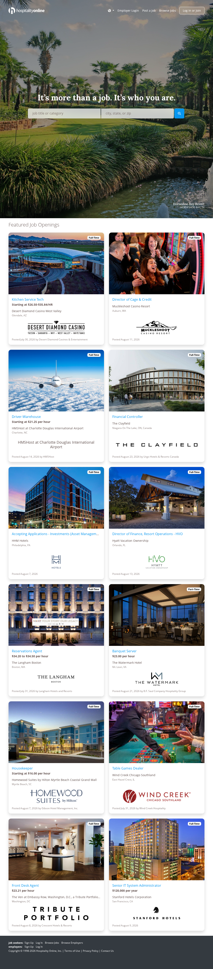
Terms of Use (72, 951)
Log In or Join (192, 10)
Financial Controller (127, 416)
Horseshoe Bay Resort (188, 204)
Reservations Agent (27, 651)
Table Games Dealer (128, 768)
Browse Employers (72, 942)
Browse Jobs (167, 10)
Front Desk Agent (25, 885)
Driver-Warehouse (26, 416)
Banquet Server (124, 651)
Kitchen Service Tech (28, 299)
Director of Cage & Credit (132, 299)
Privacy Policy (90, 951)
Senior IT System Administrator (136, 885)
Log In (39, 942)
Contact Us (107, 951)
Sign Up (29, 942)
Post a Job (149, 10)
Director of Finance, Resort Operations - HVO (147, 534)
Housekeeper (22, 768)
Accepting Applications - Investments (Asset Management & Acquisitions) (69, 534)
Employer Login (128, 10)
